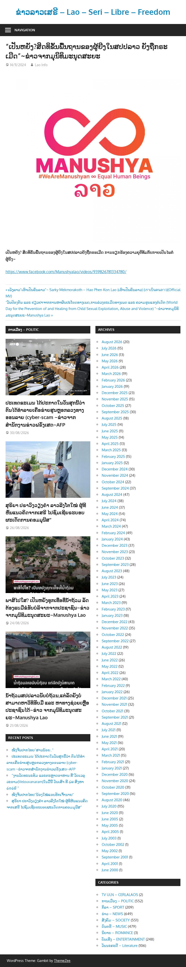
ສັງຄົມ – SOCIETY (116, 920)
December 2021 (114, 698)
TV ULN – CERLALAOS (120, 894)
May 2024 (110, 513)
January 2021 (112, 768)
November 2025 (115, 399)
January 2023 (112, 615)
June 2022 (110, 660)
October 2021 (112, 711)
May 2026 (110, 361)
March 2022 (111, 679)
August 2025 (112, 418)
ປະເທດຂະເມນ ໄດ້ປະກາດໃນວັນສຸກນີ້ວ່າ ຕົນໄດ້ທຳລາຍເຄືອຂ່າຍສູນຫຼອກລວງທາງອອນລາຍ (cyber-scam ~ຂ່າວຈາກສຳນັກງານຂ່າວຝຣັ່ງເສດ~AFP (46, 762)
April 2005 (110, 831)
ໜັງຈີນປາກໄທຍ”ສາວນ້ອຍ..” (33, 750)
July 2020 (109, 806)
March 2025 (111, 450)
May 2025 (110, 437)
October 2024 (113, 482)
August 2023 (112, 571)
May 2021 (109, 742)
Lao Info (41, 65)
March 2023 (111, 602)
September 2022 (115, 641)
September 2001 (115, 857)
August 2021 (111, 723)
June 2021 (109, 736)
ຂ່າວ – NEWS (112, 914)
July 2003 (109, 838)
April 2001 (110, 863)
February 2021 (113, 762)
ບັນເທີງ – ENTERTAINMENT (123, 939)
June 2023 (110, 583)
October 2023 (113, 558)
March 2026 (111, 373)
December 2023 (114, 545)
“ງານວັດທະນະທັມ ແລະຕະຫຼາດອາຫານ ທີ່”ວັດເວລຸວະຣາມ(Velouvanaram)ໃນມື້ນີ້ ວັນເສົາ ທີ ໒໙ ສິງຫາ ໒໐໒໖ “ (46, 782)
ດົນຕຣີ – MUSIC (114, 926)
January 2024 (112, 539)
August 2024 (112, 494)
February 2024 (113, 533)
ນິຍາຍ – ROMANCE (117, 932)
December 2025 (115, 392)
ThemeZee (62, 961)
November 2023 (115, 551)
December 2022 (114, 621)
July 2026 (109, 348)
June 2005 (110, 819)
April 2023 (110, 596)
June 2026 (110, 354)
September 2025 (115, 412)
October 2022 (113, 634)
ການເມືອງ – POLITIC (23, 329)
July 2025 (109, 424)
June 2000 (110, 870)
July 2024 (109, 501)
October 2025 (113, 405)
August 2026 (112, 342)
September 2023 (115, 564)
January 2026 (112, 386)
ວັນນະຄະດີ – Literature (120, 945)
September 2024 (115, 488)
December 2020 (115, 774)
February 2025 (113, 456)
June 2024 (110, 507)
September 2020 (115, 793)
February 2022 (113, 685)
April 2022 (110, 672)
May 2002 (110, 850)
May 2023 (109, 590)
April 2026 (110, 367)
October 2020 (113, 787)
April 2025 (110, 443)
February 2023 (113, 609)
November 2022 (115, 628)
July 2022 (109, 653)
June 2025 (110, 431)
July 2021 (109, 730)
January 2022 (112, 692)
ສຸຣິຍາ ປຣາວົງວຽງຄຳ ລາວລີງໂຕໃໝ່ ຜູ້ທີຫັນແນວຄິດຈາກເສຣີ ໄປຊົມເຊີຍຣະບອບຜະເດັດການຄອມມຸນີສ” (46, 512)
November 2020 (115, 780)
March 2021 (111, 755)
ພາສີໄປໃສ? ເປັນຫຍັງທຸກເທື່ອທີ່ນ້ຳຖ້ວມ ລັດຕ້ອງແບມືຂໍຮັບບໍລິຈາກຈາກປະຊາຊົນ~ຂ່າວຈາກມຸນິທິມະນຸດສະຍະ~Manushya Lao (47, 607)
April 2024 (110, 520)
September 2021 (115, 717)
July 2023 (109, 577)
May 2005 (110, 825)
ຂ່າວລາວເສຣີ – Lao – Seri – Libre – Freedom (93, 12)
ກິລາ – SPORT (113, 907)
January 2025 (112, 462)
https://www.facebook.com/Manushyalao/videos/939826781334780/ (66, 271)
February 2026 (113, 380)
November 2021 (114, 704)
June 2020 (110, 812)
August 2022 (112, 647)
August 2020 (112, 800)
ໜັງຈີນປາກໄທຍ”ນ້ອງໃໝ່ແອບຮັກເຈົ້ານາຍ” (43, 794)
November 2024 (115, 475)
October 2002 (113, 844)
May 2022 (109, 666)
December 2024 (115, 469)
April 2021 (110, 749)
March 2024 (111, 526)
